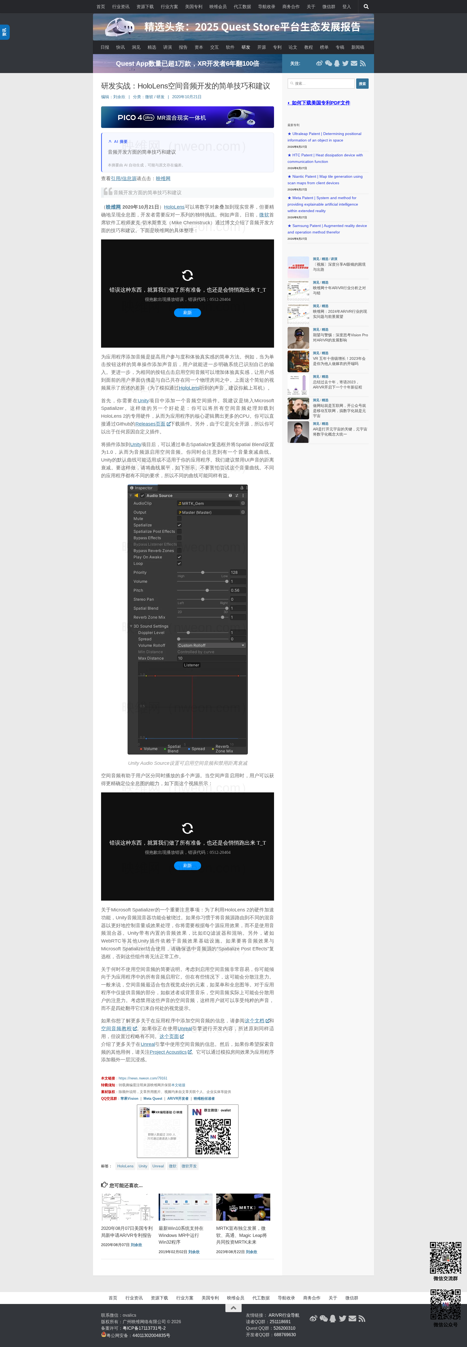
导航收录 (266, 6)
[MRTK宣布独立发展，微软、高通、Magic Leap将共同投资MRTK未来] (243, 1207)
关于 (311, 6)
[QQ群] (336, 63)
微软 (149, 97)
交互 (214, 47)
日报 (105, 47)
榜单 (324, 47)
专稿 (340, 47)
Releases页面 (150, 424)
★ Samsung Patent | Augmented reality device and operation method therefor (327, 229)
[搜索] (366, 7)
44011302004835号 (151, 1335)
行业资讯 (120, 6)
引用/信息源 (123, 178)
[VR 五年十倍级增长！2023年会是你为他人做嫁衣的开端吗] (298, 361)
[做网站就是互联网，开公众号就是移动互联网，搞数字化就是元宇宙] (298, 408)
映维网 (163, 178)
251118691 (280, 1321)
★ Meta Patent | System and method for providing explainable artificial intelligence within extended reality (323, 204)
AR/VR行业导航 (284, 1315)
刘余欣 (119, 97)
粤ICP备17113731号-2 (144, 1328)
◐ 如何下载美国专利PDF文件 (319, 103)
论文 (293, 47)
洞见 (136, 47)
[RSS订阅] (362, 63)
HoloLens (174, 207)
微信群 (328, 6)
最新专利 (293, 125)
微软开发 (189, 1166)
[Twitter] (345, 63)
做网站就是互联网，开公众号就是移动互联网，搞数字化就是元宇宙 (339, 411)
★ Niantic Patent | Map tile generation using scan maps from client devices (325, 179)
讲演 (167, 47)
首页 (100, 6)
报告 (183, 47)
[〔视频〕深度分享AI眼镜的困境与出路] (298, 267)
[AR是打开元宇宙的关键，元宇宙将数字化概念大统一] (298, 432)
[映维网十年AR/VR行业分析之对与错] (298, 291)
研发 (246, 47)
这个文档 (255, 1020)
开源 (261, 47)
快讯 (120, 47)
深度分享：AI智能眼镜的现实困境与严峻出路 (187, 63)
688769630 (285, 1334)
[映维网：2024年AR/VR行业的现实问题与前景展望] (298, 314)
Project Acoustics (168, 1052)
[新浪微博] (319, 63)
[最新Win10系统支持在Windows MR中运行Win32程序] (186, 1207)
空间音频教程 (116, 1028)
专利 (277, 47)
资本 (199, 47)
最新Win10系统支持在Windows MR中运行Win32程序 (181, 1235)
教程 (308, 47)
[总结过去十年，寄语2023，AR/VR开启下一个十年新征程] (298, 385)
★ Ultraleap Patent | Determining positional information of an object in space (324, 137)
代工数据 (242, 6)
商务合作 (291, 6)
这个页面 (169, 1036)
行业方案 (169, 6)
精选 (152, 47)
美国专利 (193, 6)
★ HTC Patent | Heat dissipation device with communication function (325, 158)
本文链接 (178, 1085)
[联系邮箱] (354, 63)
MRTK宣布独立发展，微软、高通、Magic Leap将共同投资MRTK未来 (241, 1235)
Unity (143, 400)
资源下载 (145, 6)
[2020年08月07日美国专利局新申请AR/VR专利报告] (128, 1207)
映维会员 (218, 6)
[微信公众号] (328, 63)
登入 (346, 6)
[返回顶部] (233, 1308)
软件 (230, 47)
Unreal (185, 1028)
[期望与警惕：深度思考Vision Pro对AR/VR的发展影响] (298, 338)
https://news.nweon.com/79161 (143, 1078)
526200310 (284, 1328)
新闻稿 (357, 47)
